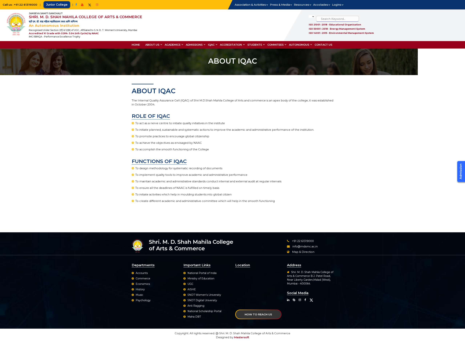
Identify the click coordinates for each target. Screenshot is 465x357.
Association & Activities (250, 4)
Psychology (143, 300)
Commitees (275, 44)
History (140, 289)
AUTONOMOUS (299, 44)
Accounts (142, 273)
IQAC (211, 44)
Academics (172, 44)
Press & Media (280, 4)
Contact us (323, 44)
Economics (143, 284)
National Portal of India (202, 273)
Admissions (194, 44)
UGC (190, 284)
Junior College (57, 4)
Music (139, 294)
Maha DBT (194, 316)
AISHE (191, 289)
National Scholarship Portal (204, 311)
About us (152, 44)
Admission (460, 171)
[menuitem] (137, 45)
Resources (301, 4)
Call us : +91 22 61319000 (20, 4)
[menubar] (233, 45)
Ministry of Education (200, 278)
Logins (336, 4)
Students (254, 44)
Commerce (143, 278)
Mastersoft (241, 337)
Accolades (320, 4)
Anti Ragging (195, 305)
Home (136, 44)
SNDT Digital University (202, 300)
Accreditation (231, 44)
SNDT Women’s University (204, 294)
